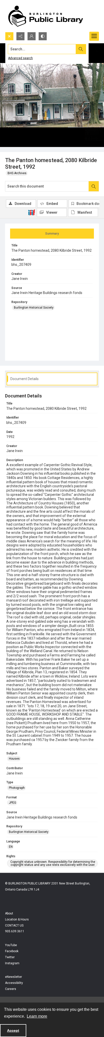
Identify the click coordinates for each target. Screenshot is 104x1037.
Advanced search (20, 58)
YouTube (11, 945)
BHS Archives (17, 173)
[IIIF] (32, 212)
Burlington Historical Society (34, 307)
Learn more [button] (37, 1016)
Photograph (17, 788)
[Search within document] (94, 186)
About (9, 913)
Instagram (12, 963)
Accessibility (14, 983)
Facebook (11, 951)
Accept (13, 1030)
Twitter (10, 957)
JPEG (12, 802)
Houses (14, 758)
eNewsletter (13, 977)
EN (11, 846)
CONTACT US (14, 925)
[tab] (52, 233)
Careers (10, 989)
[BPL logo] (45, 16)
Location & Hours (17, 919)
